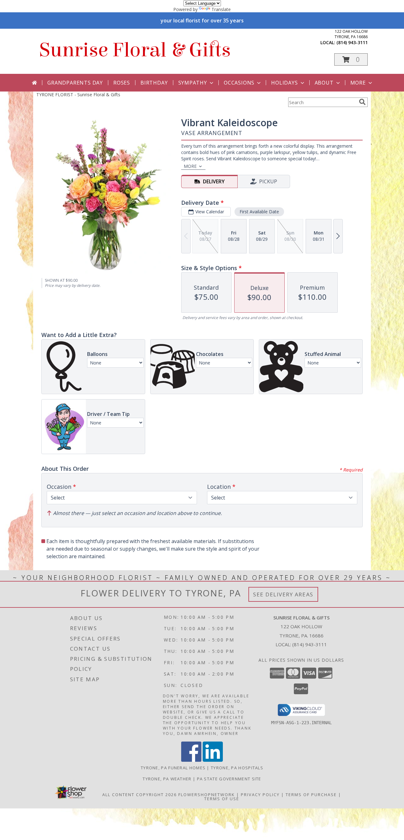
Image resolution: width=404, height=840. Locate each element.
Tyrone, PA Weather (167, 779)
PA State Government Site (229, 779)
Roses (121, 82)
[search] (362, 101)
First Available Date (259, 212)
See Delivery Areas (283, 594)
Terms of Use (221, 799)
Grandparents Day (75, 82)
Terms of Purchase (311, 794)
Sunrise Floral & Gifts (135, 50)
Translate (221, 9)
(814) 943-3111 (352, 42)
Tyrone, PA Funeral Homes (173, 768)
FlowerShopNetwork (206, 794)
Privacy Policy (260, 794)
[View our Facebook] (191, 760)
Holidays (284, 82)
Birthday (154, 82)
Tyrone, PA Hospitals (237, 768)
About (324, 82)
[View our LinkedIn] (213, 760)
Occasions (239, 82)
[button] (351, 59)
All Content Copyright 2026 (139, 794)
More (358, 82)
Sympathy (192, 82)
